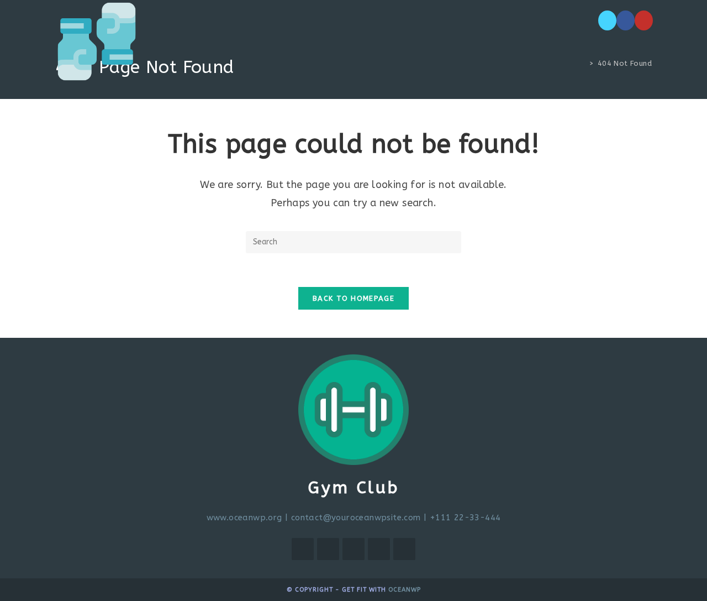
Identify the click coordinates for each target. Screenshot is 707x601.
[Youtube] (644, 20)
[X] (607, 20)
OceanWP (404, 589)
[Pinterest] (379, 549)
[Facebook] (625, 20)
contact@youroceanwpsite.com (356, 517)
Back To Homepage (353, 298)
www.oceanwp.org (244, 517)
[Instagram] (353, 549)
